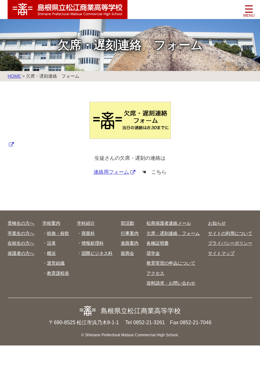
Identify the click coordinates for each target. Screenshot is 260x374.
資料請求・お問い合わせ (170, 283)
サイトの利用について (230, 233)
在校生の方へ (21, 243)
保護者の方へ (21, 253)
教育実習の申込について (170, 263)
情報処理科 (92, 243)
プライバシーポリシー (230, 243)
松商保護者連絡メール (168, 223)
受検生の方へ (21, 223)
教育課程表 (58, 273)
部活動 (127, 223)
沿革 (51, 243)
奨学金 (153, 253)
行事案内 (130, 233)
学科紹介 (86, 223)
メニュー (249, 11)
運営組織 (56, 263)
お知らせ (217, 223)
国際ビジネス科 (97, 253)
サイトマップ (221, 253)
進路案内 (130, 243)
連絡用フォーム (111, 172)
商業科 (88, 233)
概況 (51, 253)
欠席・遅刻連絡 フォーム (173, 233)
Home (14, 76)
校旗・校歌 (58, 233)
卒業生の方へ (21, 233)
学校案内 (51, 223)
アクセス (155, 273)
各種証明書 (157, 243)
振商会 (127, 253)
